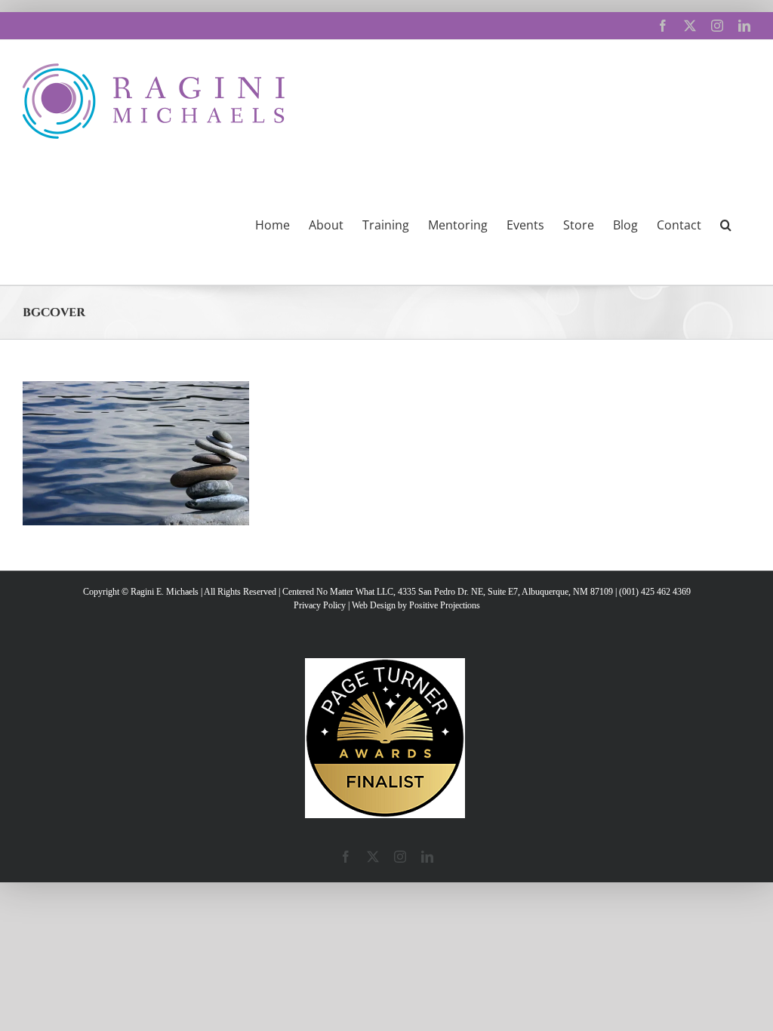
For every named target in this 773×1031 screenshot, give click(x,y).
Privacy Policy (320, 605)
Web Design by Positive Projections (416, 605)
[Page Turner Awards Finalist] (385, 665)
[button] (725, 223)
